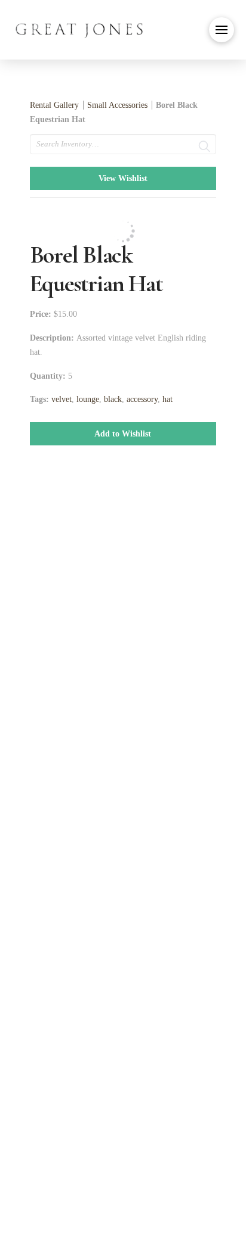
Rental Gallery (54, 105)
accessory (142, 399)
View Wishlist (123, 178)
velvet (61, 399)
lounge (87, 399)
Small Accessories (117, 105)
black (113, 399)
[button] (221, 29)
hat (167, 399)
